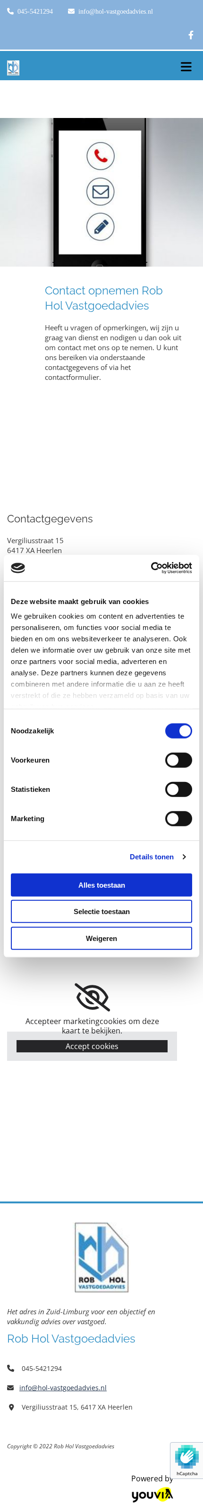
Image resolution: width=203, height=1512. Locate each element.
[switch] (178, 759)
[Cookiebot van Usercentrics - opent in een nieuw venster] (151, 568)
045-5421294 (35, 11)
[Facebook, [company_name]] (191, 35)
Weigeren (101, 938)
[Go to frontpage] (84, 68)
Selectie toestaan (102, 911)
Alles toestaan (101, 885)
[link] (92, 997)
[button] (186, 64)
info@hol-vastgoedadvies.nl (115, 11)
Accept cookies (92, 1046)
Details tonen (152, 857)
